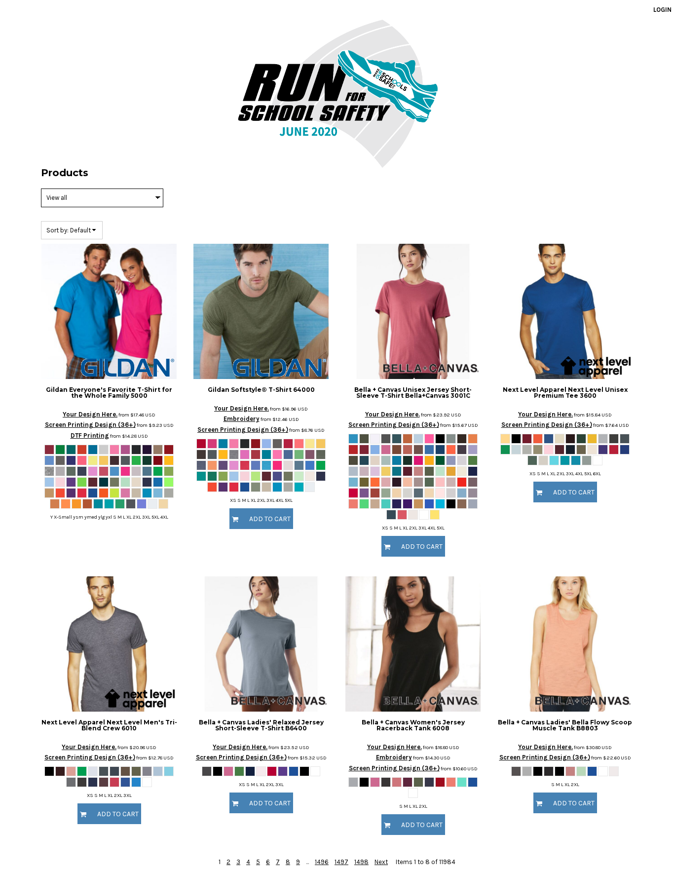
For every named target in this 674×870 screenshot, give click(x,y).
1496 (322, 862)
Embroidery (242, 418)
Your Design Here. (90, 414)
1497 (341, 862)
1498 (361, 862)
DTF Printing (90, 435)
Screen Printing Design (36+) (90, 424)
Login (662, 9)
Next (381, 862)
